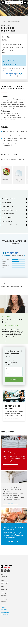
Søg (21, 2)
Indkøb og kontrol (7, 206)
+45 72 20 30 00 (10, 60)
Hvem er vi (3, 605)
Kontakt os (3, 604)
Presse (2, 610)
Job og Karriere (4, 609)
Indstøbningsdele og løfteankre (11, 225)
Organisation (3, 607)
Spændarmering (7, 221)
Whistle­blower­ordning (5, 612)
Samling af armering (8, 213)
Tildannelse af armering (9, 210)
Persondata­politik (4, 614)
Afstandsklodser (7, 217)
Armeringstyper (7, 202)
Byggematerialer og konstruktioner (11, 21)
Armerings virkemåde (8, 199)
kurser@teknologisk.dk (11, 64)
